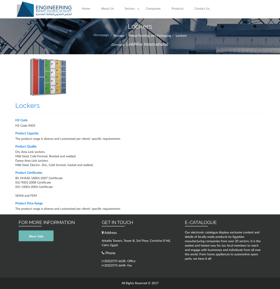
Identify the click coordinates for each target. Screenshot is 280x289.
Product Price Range (29, 203)
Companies (153, 8)
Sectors (130, 8)
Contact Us (202, 8)
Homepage (101, 35)
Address (110, 233)
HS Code (21, 120)
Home (86, 8)
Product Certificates (28, 172)
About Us (107, 8)
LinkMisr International (147, 44)
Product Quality (26, 146)
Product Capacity (26, 133)
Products (178, 8)
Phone (110, 253)
